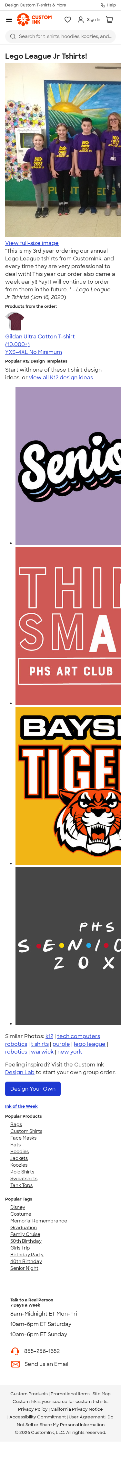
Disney (17, 1207)
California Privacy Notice (77, 1409)
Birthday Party (27, 1255)
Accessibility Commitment (37, 1417)
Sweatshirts (23, 1179)
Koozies (18, 1165)
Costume (20, 1214)
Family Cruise (25, 1234)
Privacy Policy (33, 1409)
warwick (42, 1051)
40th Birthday (26, 1261)
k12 (49, 1036)
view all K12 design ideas (61, 377)
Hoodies (19, 1151)
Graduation (23, 1228)
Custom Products (29, 1393)
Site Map (102, 1393)
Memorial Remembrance (38, 1221)
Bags (16, 1124)
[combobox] (60, 36)
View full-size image (32, 243)
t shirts (40, 1044)
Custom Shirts (26, 1131)
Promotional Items (70, 1393)
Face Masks (23, 1138)
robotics (16, 1051)
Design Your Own (32, 1088)
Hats (15, 1145)
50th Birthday (26, 1241)
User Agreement (87, 1417)
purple (61, 1044)
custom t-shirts (91, 1401)
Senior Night (24, 1268)
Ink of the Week (21, 1106)
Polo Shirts (22, 1172)
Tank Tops (21, 1185)
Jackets (19, 1158)
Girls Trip (20, 1248)
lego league (90, 1044)
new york (69, 1051)
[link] (34, 19)
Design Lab (20, 1072)
